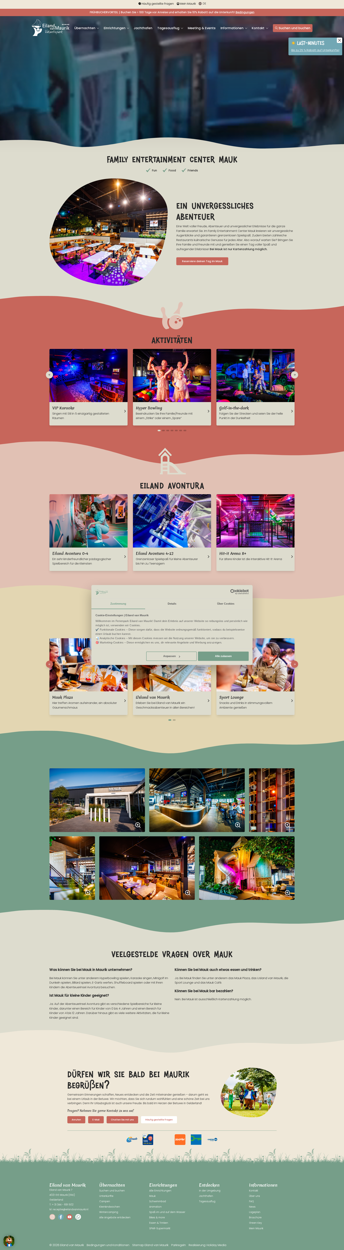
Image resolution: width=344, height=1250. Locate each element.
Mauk (152, 1196)
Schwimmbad (157, 1201)
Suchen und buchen (294, 28)
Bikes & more (157, 1217)
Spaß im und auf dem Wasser (167, 1212)
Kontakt (258, 28)
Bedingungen (245, 12)
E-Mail (95, 1119)
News (252, 1206)
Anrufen (76, 1119)
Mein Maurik (188, 4)
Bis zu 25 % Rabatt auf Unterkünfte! (315, 50)
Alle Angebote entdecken (114, 1217)
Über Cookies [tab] (225, 603)
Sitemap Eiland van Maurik (150, 1245)
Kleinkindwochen (109, 1206)
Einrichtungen (115, 28)
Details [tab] (172, 603)
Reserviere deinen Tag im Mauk (202, 261)
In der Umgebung (209, 1190)
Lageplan (254, 1212)
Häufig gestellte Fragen (158, 4)
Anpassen (169, 656)
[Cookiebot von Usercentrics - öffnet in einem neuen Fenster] (233, 592)
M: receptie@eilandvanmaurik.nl (68, 1209)
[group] (131, 1139)
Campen (104, 1201)
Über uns (254, 1196)
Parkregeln (178, 1245)
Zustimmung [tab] (118, 603)
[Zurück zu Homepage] (50, 28)
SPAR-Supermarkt (159, 1228)
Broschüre (255, 1217)
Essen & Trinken (158, 1223)
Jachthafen (143, 28)
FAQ (251, 1201)
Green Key (255, 1223)
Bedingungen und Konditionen (108, 1245)
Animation (155, 1206)
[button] (49, 374)
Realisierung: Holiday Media (207, 1245)
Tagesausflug (168, 28)
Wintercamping (108, 1212)
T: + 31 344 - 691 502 (61, 1204)
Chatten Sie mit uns (122, 1119)
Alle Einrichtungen (160, 1190)
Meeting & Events (202, 28)
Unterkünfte (106, 1196)
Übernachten (85, 28)
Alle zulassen (223, 656)
